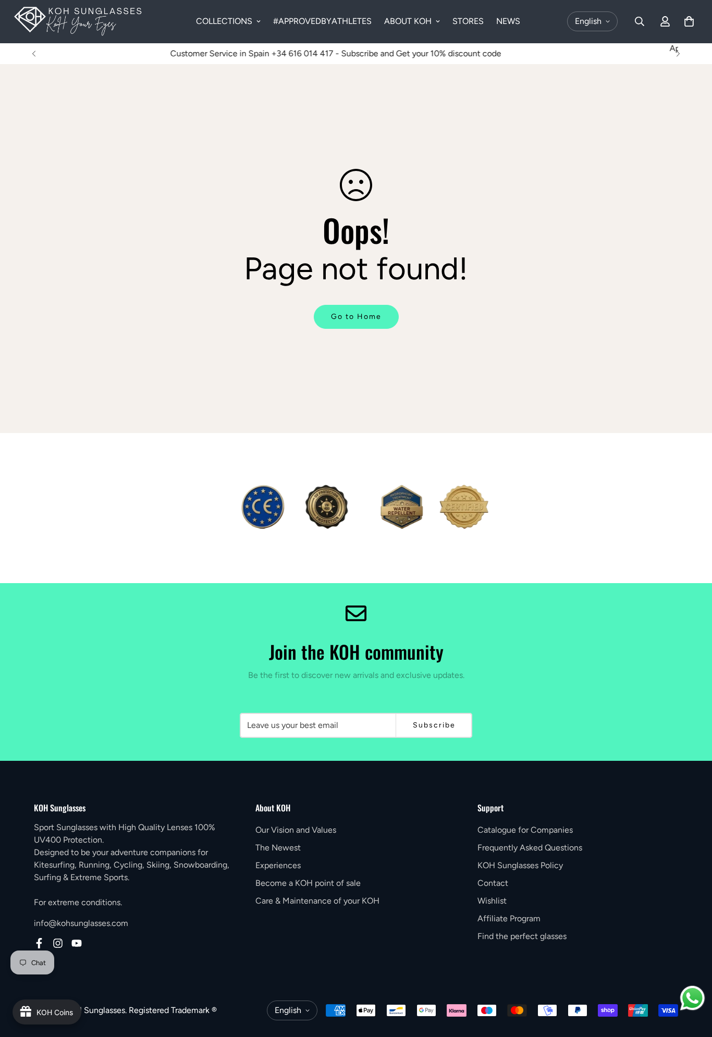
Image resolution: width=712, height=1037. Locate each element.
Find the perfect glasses (522, 936)
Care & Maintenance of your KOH (317, 901)
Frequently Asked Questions (529, 848)
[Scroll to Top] (692, 980)
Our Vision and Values (295, 830)
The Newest (278, 848)
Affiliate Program (509, 918)
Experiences (278, 865)
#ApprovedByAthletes (322, 21)
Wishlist (492, 901)
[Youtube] (76, 943)
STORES (468, 21)
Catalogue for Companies (525, 830)
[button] (689, 21)
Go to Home (356, 316)
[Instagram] (58, 943)
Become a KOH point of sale (308, 883)
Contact (492, 883)
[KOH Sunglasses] (78, 21)
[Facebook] (39, 943)
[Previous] (34, 53)
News (508, 21)
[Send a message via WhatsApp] (692, 998)
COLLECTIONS (224, 21)
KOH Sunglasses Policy (520, 865)
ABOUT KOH (408, 21)
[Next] (678, 53)
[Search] (639, 21)
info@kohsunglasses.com (81, 923)
